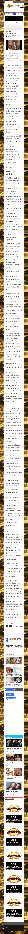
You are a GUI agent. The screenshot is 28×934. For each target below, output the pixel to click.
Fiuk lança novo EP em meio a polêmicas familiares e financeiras (14, 763)
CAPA (8, 27)
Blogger (16, 22)
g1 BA (11, 623)
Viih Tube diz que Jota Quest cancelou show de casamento (13, 777)
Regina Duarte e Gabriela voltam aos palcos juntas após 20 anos (13, 792)
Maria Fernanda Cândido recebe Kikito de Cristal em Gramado (13, 749)
